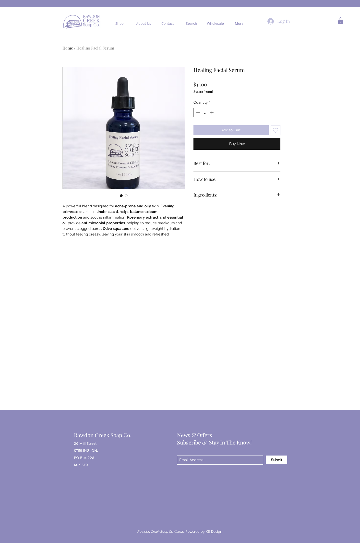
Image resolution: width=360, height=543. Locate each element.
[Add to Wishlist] (276, 130)
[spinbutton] (205, 112)
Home (67, 47)
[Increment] (212, 112)
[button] (340, 20)
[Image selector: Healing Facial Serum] (121, 195)
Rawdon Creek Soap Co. (103, 435)
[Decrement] (197, 112)
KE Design (214, 531)
